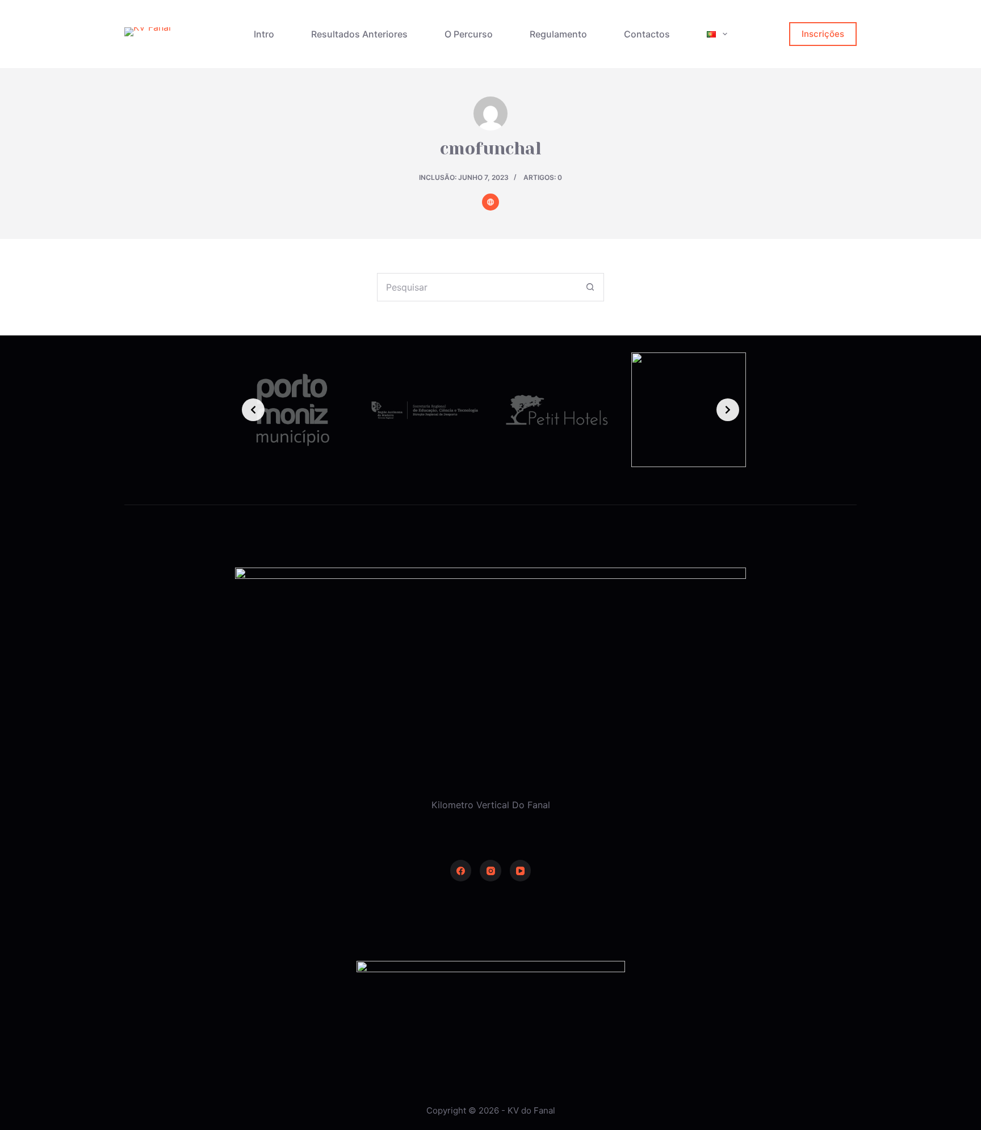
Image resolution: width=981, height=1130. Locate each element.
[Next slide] (727, 409)
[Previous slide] (253, 409)
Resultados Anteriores (359, 34)
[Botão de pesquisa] (589, 287)
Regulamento (558, 34)
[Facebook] (461, 870)
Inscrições (823, 33)
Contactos (647, 34)
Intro (264, 34)
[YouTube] (520, 870)
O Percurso (469, 34)
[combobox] (477, 287)
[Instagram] (490, 870)
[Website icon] (490, 202)
